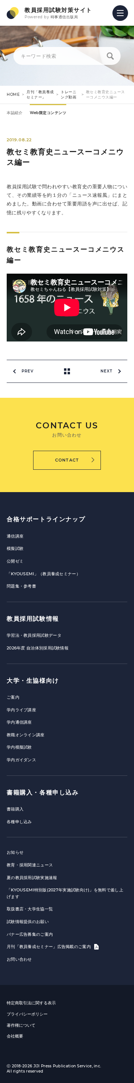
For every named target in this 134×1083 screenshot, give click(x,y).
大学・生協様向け (33, 680)
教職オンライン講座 (26, 734)
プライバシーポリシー (27, 1014)
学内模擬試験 (19, 747)
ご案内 (13, 697)
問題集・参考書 (21, 586)
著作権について (21, 1025)
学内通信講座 (19, 722)
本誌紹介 (14, 112)
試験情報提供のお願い (28, 921)
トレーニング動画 (68, 94)
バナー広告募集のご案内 (30, 934)
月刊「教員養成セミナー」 (40, 94)
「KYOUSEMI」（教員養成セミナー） (43, 573)
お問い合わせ (19, 959)
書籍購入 (15, 809)
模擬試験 (15, 548)
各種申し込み (19, 821)
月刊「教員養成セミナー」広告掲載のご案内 (49, 946)
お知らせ (15, 852)
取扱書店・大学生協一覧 (30, 909)
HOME (13, 94)
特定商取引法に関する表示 (31, 1002)
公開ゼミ (15, 561)
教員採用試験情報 (33, 618)
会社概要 (15, 1036)
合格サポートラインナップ (46, 519)
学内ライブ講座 (21, 709)
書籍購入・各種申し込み (43, 792)
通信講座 (15, 536)
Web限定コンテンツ (48, 112)
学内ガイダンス (21, 759)
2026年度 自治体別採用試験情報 (37, 648)
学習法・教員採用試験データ (34, 635)
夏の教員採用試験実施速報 (32, 877)
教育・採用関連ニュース (30, 865)
